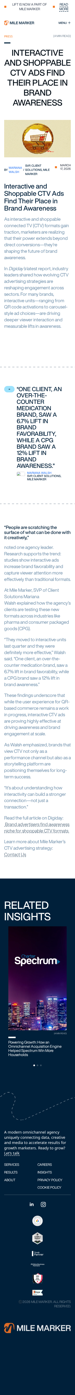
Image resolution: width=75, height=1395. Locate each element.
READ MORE (64, 6)
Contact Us (15, 854)
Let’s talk (12, 1153)
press (8, 36)
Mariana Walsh (15, 170)
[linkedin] (31, 1204)
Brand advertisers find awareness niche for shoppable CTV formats (36, 827)
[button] (66, 995)
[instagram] (43, 1204)
